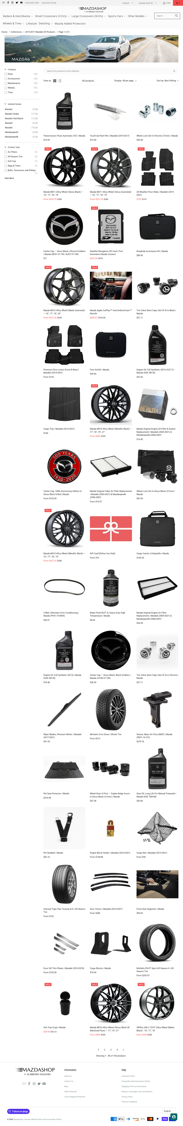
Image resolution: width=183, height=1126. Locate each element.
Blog (66, 1086)
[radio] (54, 80)
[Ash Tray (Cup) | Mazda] (64, 1003)
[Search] (176, 16)
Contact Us (68, 1081)
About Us (68, 1076)
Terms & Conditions (129, 1102)
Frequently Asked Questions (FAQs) (136, 1081)
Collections (16, 32)
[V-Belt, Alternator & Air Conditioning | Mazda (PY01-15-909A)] (64, 588)
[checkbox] (22, 74)
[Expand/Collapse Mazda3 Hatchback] (21, 118)
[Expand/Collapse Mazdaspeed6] (21, 136)
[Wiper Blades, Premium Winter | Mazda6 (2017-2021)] (64, 710)
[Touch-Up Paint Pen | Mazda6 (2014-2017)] (111, 111)
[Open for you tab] (173, 1116)
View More (9, 178)
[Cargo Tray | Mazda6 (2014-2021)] (64, 404)
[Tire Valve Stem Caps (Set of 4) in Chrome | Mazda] (157, 650)
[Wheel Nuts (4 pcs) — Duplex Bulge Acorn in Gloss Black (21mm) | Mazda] (111, 769)
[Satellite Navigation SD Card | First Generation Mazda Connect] (111, 226)
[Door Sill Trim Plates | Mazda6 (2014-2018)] (64, 943)
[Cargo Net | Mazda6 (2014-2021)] (157, 828)
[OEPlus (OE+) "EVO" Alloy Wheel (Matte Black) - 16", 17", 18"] (157, 1003)
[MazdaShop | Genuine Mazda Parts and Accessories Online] (91, 10)
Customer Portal (49, 3)
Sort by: (166, 80)
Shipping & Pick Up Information (134, 1086)
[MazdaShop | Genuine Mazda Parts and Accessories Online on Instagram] (12, 3)
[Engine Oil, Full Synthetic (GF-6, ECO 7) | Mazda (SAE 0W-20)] (157, 345)
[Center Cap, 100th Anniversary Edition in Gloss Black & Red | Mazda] (64, 466)
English (126, 3)
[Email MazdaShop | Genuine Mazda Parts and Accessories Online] (3, 3)
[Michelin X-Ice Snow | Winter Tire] (111, 710)
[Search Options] (175, 71)
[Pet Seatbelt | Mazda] (64, 828)
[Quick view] (82, 129)
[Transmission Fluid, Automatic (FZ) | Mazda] (64, 111)
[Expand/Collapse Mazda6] (21, 127)
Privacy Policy (127, 1097)
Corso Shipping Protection (74, 1097)
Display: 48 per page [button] (124, 80)
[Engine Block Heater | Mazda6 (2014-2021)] (111, 828)
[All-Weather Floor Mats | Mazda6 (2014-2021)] (157, 167)
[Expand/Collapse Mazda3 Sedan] (21, 113)
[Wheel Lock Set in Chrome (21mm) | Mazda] (157, 111)
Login (168, 3)
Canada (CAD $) (146, 3)
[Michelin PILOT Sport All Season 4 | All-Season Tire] (157, 943)
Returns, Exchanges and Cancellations (137, 1091)
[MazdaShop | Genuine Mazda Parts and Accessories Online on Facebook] (8, 3)
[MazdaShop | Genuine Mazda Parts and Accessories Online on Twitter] (17, 3)
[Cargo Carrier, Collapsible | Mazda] (157, 529)
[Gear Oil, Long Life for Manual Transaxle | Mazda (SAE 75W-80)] (157, 769)
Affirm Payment (70, 1091)
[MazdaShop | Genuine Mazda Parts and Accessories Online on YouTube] (21, 3)
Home (4, 32)
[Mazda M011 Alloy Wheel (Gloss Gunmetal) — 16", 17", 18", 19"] (111, 167)
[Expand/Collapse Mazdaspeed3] (21, 132)
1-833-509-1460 (32, 3)
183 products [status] (88, 80)
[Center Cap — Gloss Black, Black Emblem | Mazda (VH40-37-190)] (111, 650)
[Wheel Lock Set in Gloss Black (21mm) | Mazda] (157, 466)
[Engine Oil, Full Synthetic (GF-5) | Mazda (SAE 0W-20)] (64, 650)
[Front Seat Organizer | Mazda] (157, 884)
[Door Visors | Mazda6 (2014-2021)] (111, 884)
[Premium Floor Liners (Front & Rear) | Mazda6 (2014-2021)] (64, 345)
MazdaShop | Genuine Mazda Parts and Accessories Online (37, 1119)
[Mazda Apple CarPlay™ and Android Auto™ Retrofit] (111, 286)
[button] (178, 3)
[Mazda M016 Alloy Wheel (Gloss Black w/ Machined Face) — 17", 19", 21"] (111, 1003)
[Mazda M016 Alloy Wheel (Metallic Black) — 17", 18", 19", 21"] (111, 404)
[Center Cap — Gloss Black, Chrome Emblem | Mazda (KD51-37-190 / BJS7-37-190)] (64, 226)
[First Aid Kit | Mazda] (111, 345)
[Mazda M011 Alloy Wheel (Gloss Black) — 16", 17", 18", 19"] (64, 167)
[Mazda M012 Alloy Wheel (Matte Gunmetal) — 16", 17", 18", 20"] (64, 286)
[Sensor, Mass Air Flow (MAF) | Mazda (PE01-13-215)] (157, 710)
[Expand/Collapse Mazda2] (21, 109)
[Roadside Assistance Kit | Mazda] (157, 226)
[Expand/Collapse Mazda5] (21, 123)
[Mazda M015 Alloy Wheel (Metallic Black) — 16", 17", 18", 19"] (64, 529)
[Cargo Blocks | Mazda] (111, 943)
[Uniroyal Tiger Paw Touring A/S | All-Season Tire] (64, 884)
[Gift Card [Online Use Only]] (111, 529)
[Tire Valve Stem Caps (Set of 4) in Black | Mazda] (157, 286)
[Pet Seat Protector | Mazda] (64, 769)
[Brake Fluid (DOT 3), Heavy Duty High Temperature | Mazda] (111, 588)
